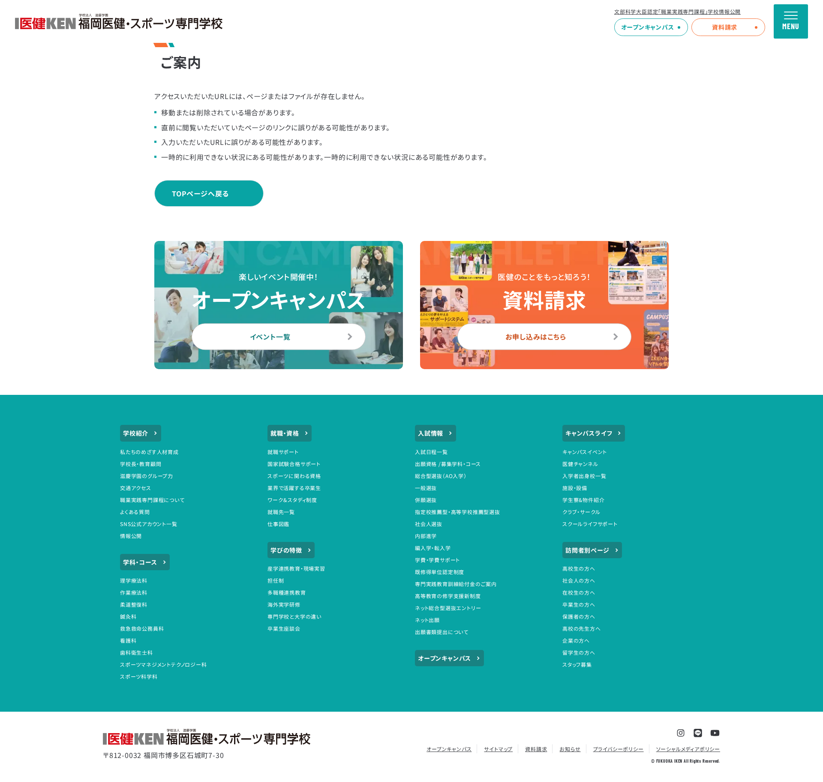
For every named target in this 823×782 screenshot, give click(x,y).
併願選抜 (426, 499)
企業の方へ (576, 640)
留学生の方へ (578, 652)
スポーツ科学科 (139, 676)
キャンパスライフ (588, 433)
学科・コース (140, 562)
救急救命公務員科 (142, 628)
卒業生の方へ (578, 604)
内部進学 (426, 535)
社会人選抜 (428, 523)
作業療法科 (133, 592)
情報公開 (131, 535)
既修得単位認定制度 (439, 571)
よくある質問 (135, 511)
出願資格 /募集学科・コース (448, 463)
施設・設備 (574, 487)
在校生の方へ (578, 592)
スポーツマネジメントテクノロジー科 (163, 664)
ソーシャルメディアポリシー (688, 748)
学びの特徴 (286, 550)
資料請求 (724, 27)
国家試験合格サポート (294, 463)
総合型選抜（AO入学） (441, 475)
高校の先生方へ (581, 628)
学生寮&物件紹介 (583, 499)
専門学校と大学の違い (294, 616)
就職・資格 (284, 433)
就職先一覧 (281, 511)
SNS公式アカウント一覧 (148, 523)
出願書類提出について (442, 631)
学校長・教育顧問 (140, 463)
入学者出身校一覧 (584, 475)
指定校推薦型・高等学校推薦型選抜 (457, 511)
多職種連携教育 (286, 592)
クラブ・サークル (581, 511)
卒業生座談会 (283, 628)
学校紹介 (135, 433)
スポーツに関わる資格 (294, 475)
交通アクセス (135, 487)
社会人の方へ (578, 580)
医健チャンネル (580, 463)
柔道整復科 (133, 604)
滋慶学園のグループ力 (146, 475)
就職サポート (283, 451)
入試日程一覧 (431, 451)
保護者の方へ (578, 616)
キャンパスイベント (584, 451)
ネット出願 (427, 619)
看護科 (128, 640)
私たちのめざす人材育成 (149, 451)
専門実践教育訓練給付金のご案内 (456, 583)
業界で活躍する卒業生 (294, 487)
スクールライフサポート (590, 523)
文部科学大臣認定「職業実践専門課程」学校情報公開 (677, 11)
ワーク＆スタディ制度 (292, 499)
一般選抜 (426, 487)
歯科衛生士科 (136, 652)
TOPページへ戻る (200, 193)
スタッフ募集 (577, 664)
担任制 (275, 580)
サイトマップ (498, 748)
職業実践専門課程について (152, 499)
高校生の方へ (578, 568)
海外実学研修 (283, 604)
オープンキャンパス (647, 27)
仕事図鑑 (278, 523)
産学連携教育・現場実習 (296, 568)
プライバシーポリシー (618, 748)
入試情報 (430, 433)
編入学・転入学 (433, 547)
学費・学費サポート (437, 559)
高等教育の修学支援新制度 (448, 595)
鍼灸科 (128, 616)
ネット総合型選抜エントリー (448, 607)
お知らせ (569, 748)
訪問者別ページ (587, 550)
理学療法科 (133, 580)
